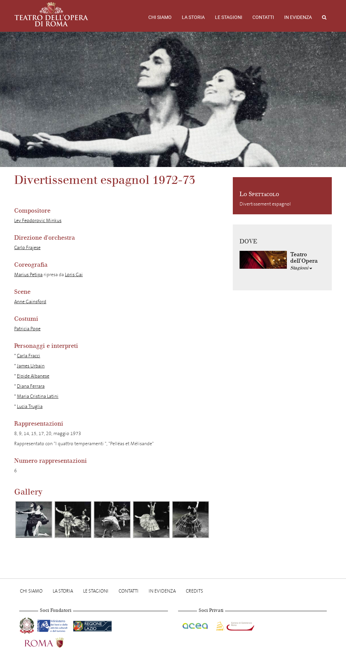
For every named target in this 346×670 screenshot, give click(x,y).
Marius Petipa (28, 274)
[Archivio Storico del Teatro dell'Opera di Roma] (51, 14)
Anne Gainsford (30, 301)
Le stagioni (228, 17)
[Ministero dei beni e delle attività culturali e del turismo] (54, 624)
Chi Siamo (160, 17)
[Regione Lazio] (92, 624)
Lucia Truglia (30, 406)
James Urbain (31, 366)
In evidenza (298, 17)
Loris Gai (74, 274)
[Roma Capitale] (53, 641)
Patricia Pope (27, 329)
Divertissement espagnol (265, 204)
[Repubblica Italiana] (27, 624)
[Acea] (195, 624)
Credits (194, 591)
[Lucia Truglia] (151, 519)
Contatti (263, 17)
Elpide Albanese (33, 376)
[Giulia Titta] (190, 519)
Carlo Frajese (27, 247)
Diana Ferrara (31, 386)
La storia (193, 17)
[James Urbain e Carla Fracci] (34, 519)
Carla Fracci (28, 356)
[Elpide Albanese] (73, 519)
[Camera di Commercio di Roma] (234, 624)
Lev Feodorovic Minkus (37, 220)
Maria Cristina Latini (37, 396)
